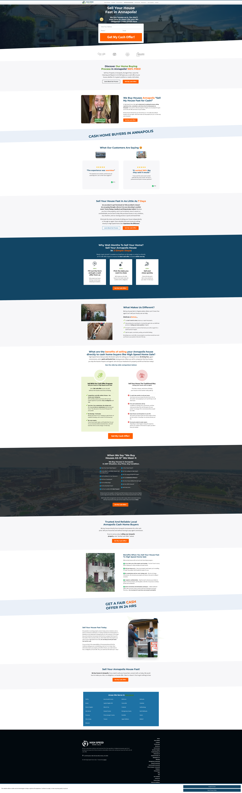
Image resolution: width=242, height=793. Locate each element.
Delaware (158, 769)
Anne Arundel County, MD (154, 765)
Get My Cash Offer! (131, 82)
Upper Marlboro (125, 719)
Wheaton (87, 723)
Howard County (107, 711)
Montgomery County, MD (154, 761)
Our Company (151, 2)
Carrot (104, 760)
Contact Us (157, 778)
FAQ (159, 774)
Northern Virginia (156, 750)
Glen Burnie (88, 711)
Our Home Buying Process (119, 67)
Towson (105, 719)
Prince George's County (109, 715)
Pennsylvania (157, 771)
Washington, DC (156, 757)
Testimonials (137, 2)
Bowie (86, 703)
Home (158, 738)
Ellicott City (106, 707)
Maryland (129, 695)
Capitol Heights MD (108, 703)
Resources (143, 2)
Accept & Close (212, 786)
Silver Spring (88, 719)
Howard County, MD (155, 763)
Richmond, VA (157, 753)
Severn (141, 715)
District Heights (89, 707)
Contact (156, 2)
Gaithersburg (143, 707)
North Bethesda (143, 711)
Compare (113, 2)
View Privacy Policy (212, 790)
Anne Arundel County (108, 699)
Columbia (142, 703)
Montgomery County (126, 711)
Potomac (87, 715)
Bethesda (142, 699)
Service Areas (119, 2)
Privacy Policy (157, 780)
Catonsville (124, 703)
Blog (159, 772)
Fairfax (87, 699)
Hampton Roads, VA (155, 755)
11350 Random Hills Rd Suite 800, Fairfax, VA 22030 (96, 756)
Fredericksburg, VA (155, 752)
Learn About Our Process (111, 81)
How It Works (107, 2)
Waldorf (141, 719)
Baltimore (124, 699)
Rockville (124, 715)
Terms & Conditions (155, 782)
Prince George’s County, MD (154, 767)
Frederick (124, 707)
